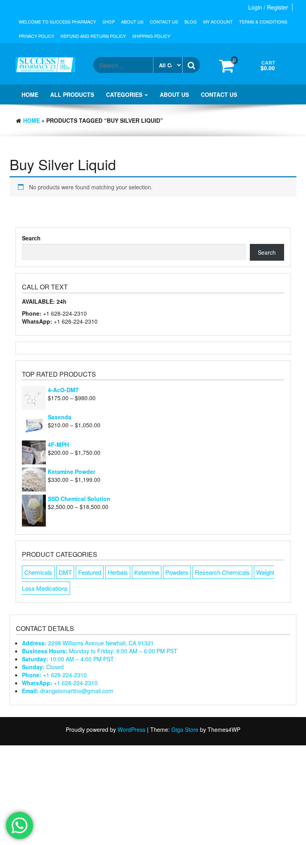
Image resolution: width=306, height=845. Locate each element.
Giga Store (184, 729)
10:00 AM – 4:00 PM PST (68, 659)
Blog (190, 21)
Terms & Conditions (263, 21)
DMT (65, 572)
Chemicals (38, 572)
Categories (125, 94)
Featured (89, 572)
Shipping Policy (151, 36)
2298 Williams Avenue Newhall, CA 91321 (88, 643)
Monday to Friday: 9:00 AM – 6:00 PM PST (99, 651)
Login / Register (268, 7)
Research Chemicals (222, 572)
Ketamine (146, 572)
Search (31, 238)
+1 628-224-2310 (54, 675)
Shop (108, 21)
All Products (72, 94)
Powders (176, 572)
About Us (132, 21)
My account (218, 21)
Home (30, 94)
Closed (43, 667)
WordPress (131, 729)
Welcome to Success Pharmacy (57, 21)
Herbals (118, 572)
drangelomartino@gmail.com (67, 691)
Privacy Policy (36, 36)
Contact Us (164, 21)
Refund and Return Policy (93, 36)
